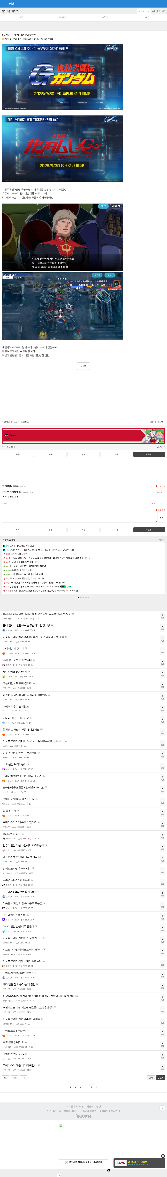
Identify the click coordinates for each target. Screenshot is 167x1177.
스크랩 (160, 422)
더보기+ (162, 540)
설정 (98, 1106)
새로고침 (161, 486)
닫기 (163, 1156)
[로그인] (157, 3)
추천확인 (6, 422)
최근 (6, 1078)
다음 (116, 454)
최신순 (23, 486)
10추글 (104, 17)
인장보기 (11, 447)
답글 (5, 503)
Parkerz (7, 39)
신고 (15, 422)
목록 (18, 454)
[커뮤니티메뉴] (3, 3)
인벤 (12, 3)
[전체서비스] (163, 3)
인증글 (146, 17)
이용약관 (51, 1110)
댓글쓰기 (149, 454)
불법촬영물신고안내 (109, 1110)
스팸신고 (25, 422)
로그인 (69, 1106)
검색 (151, 1078)
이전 (83, 454)
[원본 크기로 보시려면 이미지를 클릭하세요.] (62, 78)
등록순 (15, 486)
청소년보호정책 (88, 1110)
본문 (51, 454)
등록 (161, 517)
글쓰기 (163, 11)
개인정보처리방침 (68, 1110)
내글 (21, 17)
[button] (78, 597)
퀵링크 (90, 1106)
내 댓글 (62, 17)
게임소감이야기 (10, 11)
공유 (152, 422)
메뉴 (4, 447)
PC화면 (80, 1106)
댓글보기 (149, 530)
